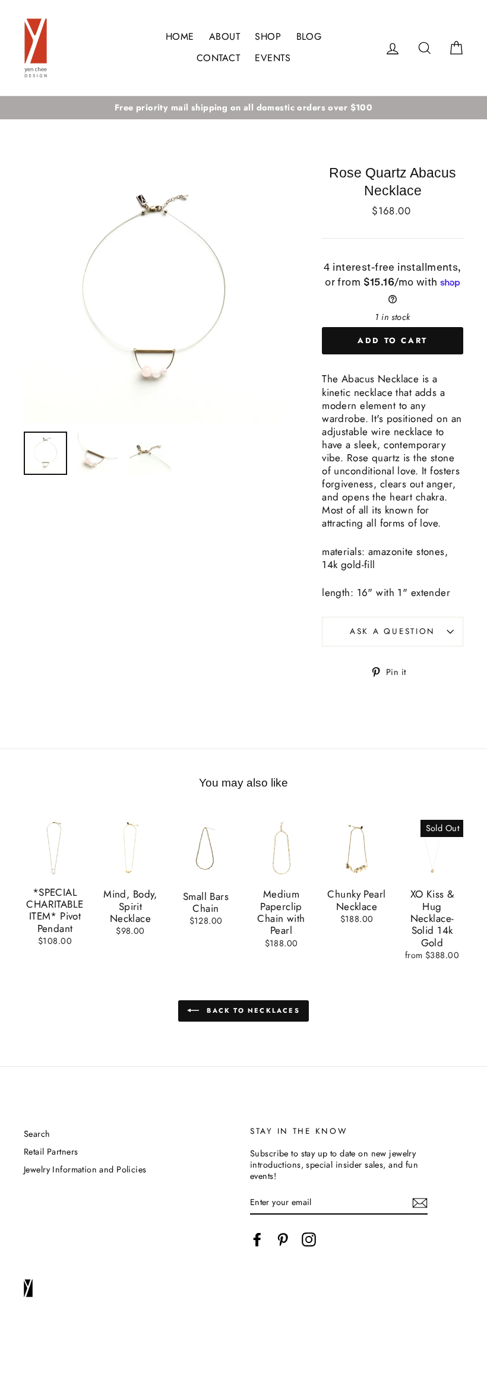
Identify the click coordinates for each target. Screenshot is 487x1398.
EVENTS (272, 58)
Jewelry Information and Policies (85, 1169)
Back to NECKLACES (252, 1010)
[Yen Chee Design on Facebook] (257, 1239)
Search (37, 1134)
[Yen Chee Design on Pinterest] (283, 1239)
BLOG (309, 36)
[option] (243, 107)
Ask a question (392, 631)
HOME (180, 36)
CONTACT (218, 58)
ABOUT (224, 36)
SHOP (268, 36)
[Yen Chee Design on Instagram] (309, 1239)
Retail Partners (51, 1152)
